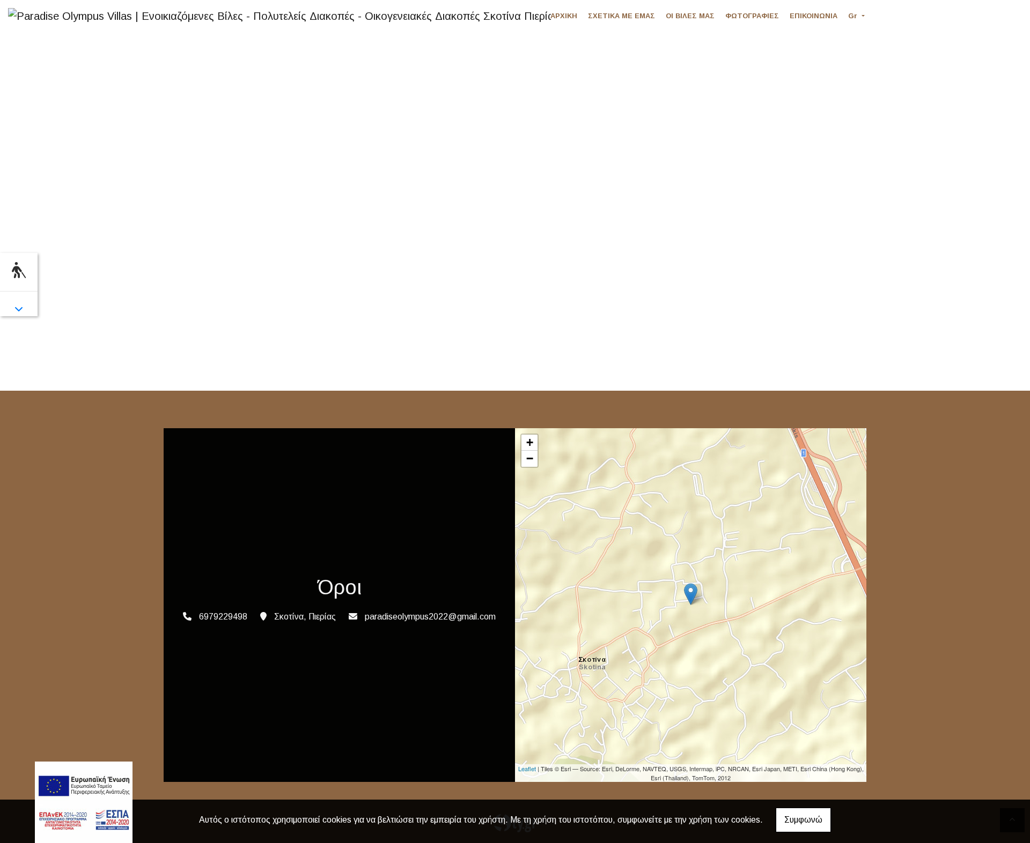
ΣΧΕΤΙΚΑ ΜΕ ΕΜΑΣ (621, 16)
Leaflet (527, 768)
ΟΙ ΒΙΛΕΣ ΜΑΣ (690, 16)
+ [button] (529, 442)
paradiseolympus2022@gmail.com (430, 616)
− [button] (529, 458)
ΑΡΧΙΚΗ (563, 16)
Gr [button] (853, 16)
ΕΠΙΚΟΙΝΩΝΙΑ (813, 16)
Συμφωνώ (803, 819)
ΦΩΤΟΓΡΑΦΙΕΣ (752, 16)
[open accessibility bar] (19, 270)
